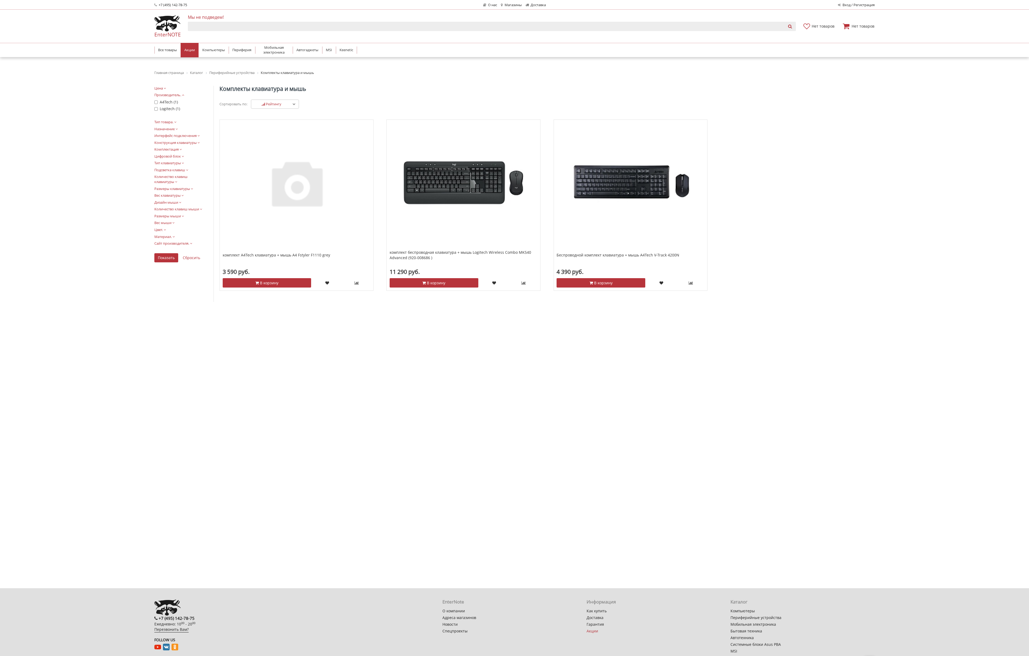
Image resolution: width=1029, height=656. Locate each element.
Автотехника (742, 637)
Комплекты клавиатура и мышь (262, 88)
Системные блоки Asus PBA (755, 644)
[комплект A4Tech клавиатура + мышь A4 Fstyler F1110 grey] (297, 183)
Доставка (538, 5)
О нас (492, 5)
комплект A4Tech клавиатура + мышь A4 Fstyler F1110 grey (276, 255)
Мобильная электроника (753, 624)
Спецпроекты (455, 630)
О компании (453, 610)
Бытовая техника (746, 630)
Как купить (597, 610)
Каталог (738, 602)
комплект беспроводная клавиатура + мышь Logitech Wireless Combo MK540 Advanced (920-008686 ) (460, 255)
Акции (592, 630)
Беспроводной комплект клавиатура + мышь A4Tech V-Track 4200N (618, 255)
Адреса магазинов (459, 617)
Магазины (513, 5)
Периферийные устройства (755, 617)
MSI (733, 651)
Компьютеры (742, 610)
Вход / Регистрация (858, 5)
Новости (450, 624)
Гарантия (595, 624)
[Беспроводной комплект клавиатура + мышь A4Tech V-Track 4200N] (630, 183)
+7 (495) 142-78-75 (172, 5)
